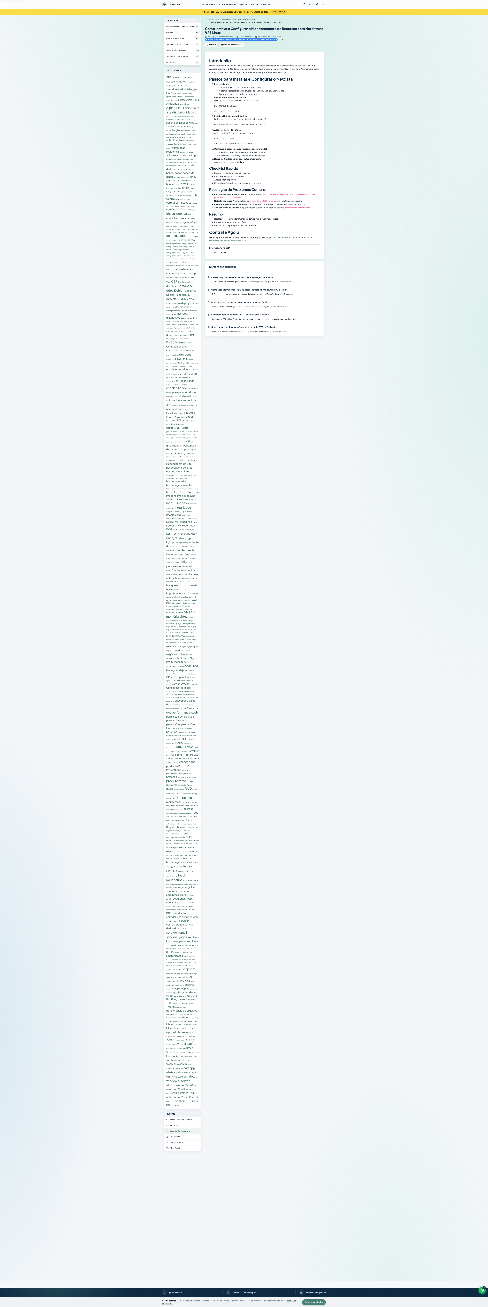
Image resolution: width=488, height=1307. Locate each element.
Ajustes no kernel (189, 97)
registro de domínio (189, 824)
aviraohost (182, 156)
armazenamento (180, 126)
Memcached (187, 609)
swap (175, 988)
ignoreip (196, 492)
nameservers (185, 651)
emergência (170, 381)
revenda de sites (190, 855)
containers (185, 262)
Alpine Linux (175, 108)
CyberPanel (182, 282)
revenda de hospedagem (175, 855)
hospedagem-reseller (179, 485)
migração (177, 623)
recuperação (173, 802)
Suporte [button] (243, 4)
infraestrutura (182, 499)
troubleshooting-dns (173, 1018)
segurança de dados (180, 884)
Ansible (187, 119)
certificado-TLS (175, 209)
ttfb (183, 1017)
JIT (186, 518)
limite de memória (172, 562)
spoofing (177, 977)
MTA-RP (193, 643)
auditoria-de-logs (184, 137)
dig (174, 328)
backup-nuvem (192, 162)
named (176, 650)
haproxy (169, 453)
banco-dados (174, 173)
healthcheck (190, 453)
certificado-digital (176, 206)
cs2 (168, 281)
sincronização (174, 955)
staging (168, 981)
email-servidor (171, 378)
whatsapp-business (178, 1072)
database (186, 286)
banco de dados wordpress (184, 169)
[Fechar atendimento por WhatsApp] (484, 1288)
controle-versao (184, 266)
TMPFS (174, 1003)
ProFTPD (183, 766)
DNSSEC (172, 342)
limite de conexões (177, 554)
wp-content (175, 1097)
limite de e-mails (177, 558)
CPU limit (169, 278)
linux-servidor (184, 582)
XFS (174, 1101)
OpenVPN (177, 681)
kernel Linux (173, 525)
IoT (181, 512)
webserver (170, 1069)
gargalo (193, 421)
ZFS (188, 1101)
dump (190, 359)
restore (170, 851)
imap (180, 495)
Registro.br (173, 827)
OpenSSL (169, 681)
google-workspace (184, 445)
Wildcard (177, 1076)
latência (188, 530)
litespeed (173, 585)
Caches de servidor (184, 195)
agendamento (187, 93)
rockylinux (170, 876)
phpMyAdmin (176, 736)
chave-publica (176, 214)
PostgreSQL (191, 754)
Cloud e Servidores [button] (227, 4)
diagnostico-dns (186, 318)
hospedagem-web (172, 489)
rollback (180, 875)
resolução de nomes (173, 841)
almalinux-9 (186, 104)
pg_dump (171, 731)
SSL (192, 977)
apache (170, 122)
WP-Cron (186, 1096)
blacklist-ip (177, 180)
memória (171, 612)
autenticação (174, 140)
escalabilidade (176, 388)
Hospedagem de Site (179, 463)
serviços (171, 902)
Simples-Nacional (185, 952)
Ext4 (183, 396)
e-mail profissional (189, 363)
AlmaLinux (192, 99)
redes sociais (171, 821)
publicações (182, 785)
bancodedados (179, 177)
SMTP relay (177, 970)
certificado (182, 202)
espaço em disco (185, 392)
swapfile (184, 988)
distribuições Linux (177, 332)
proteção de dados (184, 777)
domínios (175, 355)
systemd (185, 992)
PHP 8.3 (184, 732)
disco (189, 327)
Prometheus (173, 770)
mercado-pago (176, 621)
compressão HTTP (191, 232)
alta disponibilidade (180, 112)
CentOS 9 (179, 199)
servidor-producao (179, 942)
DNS (192, 335)
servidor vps (173, 917)
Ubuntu (170, 1024)
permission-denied (177, 720)
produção (172, 766)
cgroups (190, 209)
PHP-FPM (191, 732)
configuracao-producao (174, 256)
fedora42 (182, 405)
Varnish (170, 1039)
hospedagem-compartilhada (176, 478)
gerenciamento (177, 427)
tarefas (193, 993)
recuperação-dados (173, 806)
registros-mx (171, 831)
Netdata (189, 655)
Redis (189, 820)
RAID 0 (194, 789)
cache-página (171, 195)
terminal (194, 996)
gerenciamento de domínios (176, 432)
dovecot (185, 354)
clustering (173, 226)
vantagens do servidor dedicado (183, 1036)
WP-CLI (190, 1092)
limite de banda (183, 550)
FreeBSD (188, 416)
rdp (194, 798)
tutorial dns (193, 1021)
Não (224, 253)
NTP (175, 674)
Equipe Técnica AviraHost (223, 37)
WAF (182, 1057)
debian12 (186, 299)
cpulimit (176, 278)
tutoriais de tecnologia (181, 1021)
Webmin (182, 1063)
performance (177, 709)
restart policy (174, 848)
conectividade (176, 236)
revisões (196, 862)
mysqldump (191, 647)
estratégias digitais (173, 396)
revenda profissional (173, 859)
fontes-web (170, 417)
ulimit (176, 1028)
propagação (186, 770)
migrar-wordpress (172, 630)
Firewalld (189, 412)
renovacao (170, 834)
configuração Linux (173, 253)
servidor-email (176, 932)
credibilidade (184, 278)
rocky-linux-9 (192, 871)
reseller (187, 837)
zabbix (181, 1101)
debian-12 (184, 294)
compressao (179, 232)
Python (189, 785)
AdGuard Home (190, 82)
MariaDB (170, 603)
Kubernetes (189, 525)
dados (189, 282)
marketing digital (181, 603)
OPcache (171, 677)
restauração (187, 847)
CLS (167, 226)
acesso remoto (181, 77)
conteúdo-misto (172, 266)
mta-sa (171, 646)
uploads (169, 1036)
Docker (182, 342)
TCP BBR (169, 996)
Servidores (191, 945)
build (194, 184)
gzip (183, 449)
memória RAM (186, 612)
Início (207, 19)
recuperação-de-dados (189, 806)
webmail (171, 1063)
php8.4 (168, 736)
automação (178, 144)
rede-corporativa (172, 817)
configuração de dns (173, 244)
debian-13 (173, 299)
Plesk (184, 738)
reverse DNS (187, 862)
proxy (194, 777)
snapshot (188, 969)
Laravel (182, 530)
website (177, 1069)
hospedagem (191, 460)
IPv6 (179, 514)
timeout (182, 999)
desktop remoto (172, 314)
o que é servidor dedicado (186, 674)
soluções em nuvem (181, 974)
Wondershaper (171, 1089)
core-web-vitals (182, 269)
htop (196, 489)
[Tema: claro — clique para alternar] (317, 4)
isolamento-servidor (173, 518)
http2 (183, 492)
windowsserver (175, 1085)
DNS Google (170, 339)
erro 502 (169, 384)
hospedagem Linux (177, 471)
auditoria (174, 137)
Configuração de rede (174, 247)
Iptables (171, 514)
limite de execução (190, 558)
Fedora (181, 400)
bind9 (193, 176)
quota (169, 788)
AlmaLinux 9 (173, 103)
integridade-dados (172, 512)
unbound (183, 1028)
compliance (170, 232)
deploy (185, 303)
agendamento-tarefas (174, 97)
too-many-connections (186, 1003)
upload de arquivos (180, 1032)
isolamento (186, 515)
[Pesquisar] (304, 4)
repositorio (178, 837)
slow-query (189, 965)
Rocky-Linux (182, 871)
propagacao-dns (185, 774)
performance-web (185, 712)
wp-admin (179, 1092)
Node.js (171, 670)
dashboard (172, 286)
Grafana (171, 449)
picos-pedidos (187, 736)
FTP (179, 420)
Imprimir (212, 45)
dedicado (169, 303)
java (183, 518)
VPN (169, 1052)
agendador (177, 93)
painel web (184, 705)
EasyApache (183, 366)
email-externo (193, 370)
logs (181, 593)
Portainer (193, 750)
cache (169, 188)
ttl (187, 1017)
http (168, 492)
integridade (183, 507)
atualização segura (173, 134)
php (179, 732)
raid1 (173, 794)
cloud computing (179, 223)
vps (174, 1052)
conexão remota (193, 236)
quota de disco (179, 789)
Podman (188, 746)
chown (192, 218)
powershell (178, 758)
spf (195, 973)
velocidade (180, 1040)
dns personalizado (182, 339)
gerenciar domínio (179, 442)
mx (179, 646)
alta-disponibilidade (183, 116)
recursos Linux (186, 813)
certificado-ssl (188, 206)
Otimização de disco (178, 687)
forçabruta (179, 417)
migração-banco (172, 627)
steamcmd (183, 980)
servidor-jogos (176, 937)
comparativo (170, 229)
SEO (193, 899)
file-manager (182, 409)
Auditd (168, 137)
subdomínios (179, 985)
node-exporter (178, 666)
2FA (169, 77)
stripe (192, 981)
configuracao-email (188, 253)
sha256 (176, 952)
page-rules (170, 701)
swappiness (194, 989)
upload (191, 1028)
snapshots (169, 974)
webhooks (184, 1060)
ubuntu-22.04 (181, 1025)
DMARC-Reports (180, 335)
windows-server (178, 1081)
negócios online (175, 654)
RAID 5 (168, 794)
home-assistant (189, 457)
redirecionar (180, 821)
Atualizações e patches (189, 134)
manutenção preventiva (189, 600)
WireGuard (192, 1085)
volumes (188, 1047)
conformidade (189, 256)
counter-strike (175, 273)
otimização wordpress (174, 697)
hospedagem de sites (179, 467)
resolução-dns (171, 844)
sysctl (176, 992)
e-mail (178, 362)
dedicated (177, 303)
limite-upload (183, 575)
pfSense (189, 728)
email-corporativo (177, 369)
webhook (171, 1060)
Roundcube (174, 880)
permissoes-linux (179, 728)
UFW (169, 1028)
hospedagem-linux (177, 481)
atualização (173, 130)
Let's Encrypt (182, 533)
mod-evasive (171, 633)
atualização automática (188, 131)
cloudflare (191, 222)
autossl (191, 152)
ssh (183, 977)
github (193, 442)
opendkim (184, 677)
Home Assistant (177, 457)
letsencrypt (185, 538)
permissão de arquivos (180, 716)
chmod (183, 218)
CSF (174, 281)
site (183, 965)
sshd (187, 977)
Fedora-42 (175, 405)
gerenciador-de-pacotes (175, 424)
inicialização (193, 499)
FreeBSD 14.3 (171, 421)
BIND (187, 177)
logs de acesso (189, 594)
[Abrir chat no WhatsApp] (482, 1290)
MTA (188, 643)
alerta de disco (171, 100)
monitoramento (175, 636)
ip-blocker (188, 512)
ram (178, 793)
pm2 (179, 747)
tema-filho (186, 996)
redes (182, 816)
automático (184, 152)
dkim (188, 331)
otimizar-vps (187, 697)
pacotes (196, 697)
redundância (170, 824)
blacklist (169, 180)
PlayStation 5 (175, 739)
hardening (179, 453)
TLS (168, 1003)
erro (196, 381)
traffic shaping (180, 1007)
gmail (169, 445)
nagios (168, 651)
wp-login (195, 1097)
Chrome (169, 223)
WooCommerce (186, 1089)
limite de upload (186, 570)
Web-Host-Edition (191, 1057)
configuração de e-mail (189, 244)
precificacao (187, 758)
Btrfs (190, 184)
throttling (171, 999)
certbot (170, 202)
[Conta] (323, 4)
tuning (191, 1018)
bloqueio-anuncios (188, 180)
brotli (184, 184)
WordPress (169, 1093)
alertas (181, 99)
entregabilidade (185, 380)
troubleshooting (188, 1014)
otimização (194, 684)
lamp (175, 529)
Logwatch (188, 597)
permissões (173, 724)
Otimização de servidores (185, 694)
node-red (191, 666)
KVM (169, 529)
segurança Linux (188, 887)
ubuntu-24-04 (191, 1025)
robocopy (169, 867)
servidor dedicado (181, 906)
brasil (178, 184)
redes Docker (192, 817)
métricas (169, 624)
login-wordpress (183, 590)
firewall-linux (178, 413)
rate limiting (192, 794)
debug (194, 299)
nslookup (169, 674)
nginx (187, 658)
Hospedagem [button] (208, 4)
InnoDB (171, 503)
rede (195, 812)
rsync (185, 880)
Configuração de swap (181, 250)
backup (191, 155)
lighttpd (170, 542)
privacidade (175, 762)
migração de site (189, 624)
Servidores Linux (188, 949)
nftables (180, 658)
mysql (184, 647)
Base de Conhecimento (222, 19)
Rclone (187, 798)
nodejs (180, 670)
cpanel (188, 273)
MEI (182, 606)
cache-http (176, 192)
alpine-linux (192, 108)
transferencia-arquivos (174, 1014)
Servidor (179, 903)
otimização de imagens (174, 691)
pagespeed (181, 700)
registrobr (183, 827)
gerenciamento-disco (179, 438)
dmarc (170, 335)
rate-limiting (170, 798)
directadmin (180, 328)
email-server (189, 373)
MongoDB (189, 633)
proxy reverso (176, 781)
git (188, 441)
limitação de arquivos (183, 543)
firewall (169, 413)
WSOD (168, 1101)
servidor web (190, 917)
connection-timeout (188, 259)
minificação (192, 630)
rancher (185, 794)
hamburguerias (191, 450)
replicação (178, 834)
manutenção (176, 600)
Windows (190, 1076)
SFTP (169, 952)
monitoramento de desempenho (184, 640)
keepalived (185, 521)
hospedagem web (172, 475)
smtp (169, 969)
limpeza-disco (185, 578)
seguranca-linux (176, 894)
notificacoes (189, 671)
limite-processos (172, 575)
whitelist (194, 1073)
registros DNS (193, 827)
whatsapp (188, 1068)
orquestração (181, 683)
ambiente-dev (179, 119)
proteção (171, 776)
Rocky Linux (178, 867)
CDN (194, 195)
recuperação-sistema (174, 809)
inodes (182, 503)
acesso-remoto (175, 81)
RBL (178, 798)
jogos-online (192, 518)
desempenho (183, 307)
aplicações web (185, 122)
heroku (168, 457)
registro (178, 824)
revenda (192, 851)
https (189, 492)
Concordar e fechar (314, 1302)
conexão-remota (172, 240)
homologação (171, 460)
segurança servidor (178, 891)
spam (191, 974)
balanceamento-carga (174, 166)
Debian (179, 290)
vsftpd (176, 1056)
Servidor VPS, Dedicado (245, 19)
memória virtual (177, 616)
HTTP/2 (176, 492)
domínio (183, 350)
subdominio (170, 985)
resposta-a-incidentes (185, 844)
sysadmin (169, 993)
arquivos (193, 127)
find (192, 409)
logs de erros (180, 597)
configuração (187, 240)
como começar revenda (186, 226)
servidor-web (177, 945)
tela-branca (177, 996)
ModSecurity (181, 633)
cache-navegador (186, 192)
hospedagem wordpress (188, 475)
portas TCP (170, 755)
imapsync (189, 495)
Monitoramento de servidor (176, 643)
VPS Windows (188, 1053)
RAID (188, 788)
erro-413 (176, 384)
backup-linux (181, 162)
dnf (188, 335)
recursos (187, 808)
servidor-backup (172, 921)
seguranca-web (182, 898)
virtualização (186, 1044)
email (191, 366)
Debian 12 (190, 290)
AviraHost (172, 155)
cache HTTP (181, 188)
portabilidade (182, 751)
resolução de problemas (190, 841)
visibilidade (178, 1048)
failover (170, 400)
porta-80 (174, 751)
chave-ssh (191, 214)
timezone (191, 999)
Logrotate (172, 593)
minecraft (183, 630)
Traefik (170, 1006)
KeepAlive (172, 521)
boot (169, 184)
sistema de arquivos (179, 959)
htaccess (191, 489)
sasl (196, 880)
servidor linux (180, 913)
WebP (189, 1064)
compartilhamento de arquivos (187, 229)
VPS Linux (179, 1052)
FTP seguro (186, 421)
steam (174, 981)
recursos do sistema (173, 813)
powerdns (169, 758)
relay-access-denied (183, 831)
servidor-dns (182, 929)
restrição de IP (181, 852)
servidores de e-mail (173, 949)
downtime (181, 358)
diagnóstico (173, 317)
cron (192, 277)
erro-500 (183, 384)
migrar (193, 627)
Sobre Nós (266, 4)
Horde (180, 460)
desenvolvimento (191, 311)
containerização (172, 262)
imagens (171, 495)
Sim (214, 253)
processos (187, 762)
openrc (192, 677)
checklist (171, 218)
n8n (197, 647)
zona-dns (175, 1105)
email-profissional (172, 374)
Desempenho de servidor (175, 311)
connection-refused (173, 259)
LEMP (169, 533)
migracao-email (184, 627)
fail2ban (191, 396)
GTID (178, 450)
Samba (190, 880)
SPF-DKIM (170, 977)
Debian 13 (172, 294)
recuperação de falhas (190, 802)
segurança (169, 884)
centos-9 (187, 199)
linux (176, 581)
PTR (175, 785)
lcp (193, 530)
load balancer (185, 586)
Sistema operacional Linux (186, 962)
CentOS (171, 198)
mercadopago (188, 621)
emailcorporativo (184, 378)
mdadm (178, 606)
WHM (169, 1077)
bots (173, 184)
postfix (179, 754)
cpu (195, 273)
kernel (195, 522)
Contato (254, 4)
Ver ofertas (278, 12)
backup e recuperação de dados (177, 159)
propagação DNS (172, 774)
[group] (244, 1292)
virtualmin (169, 1048)
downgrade (170, 359)
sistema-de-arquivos (173, 965)
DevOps (183, 313)
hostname (183, 489)
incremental (170, 499)
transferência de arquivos (181, 1010)
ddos (169, 290)
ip (183, 512)
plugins (178, 742)
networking (170, 658)
